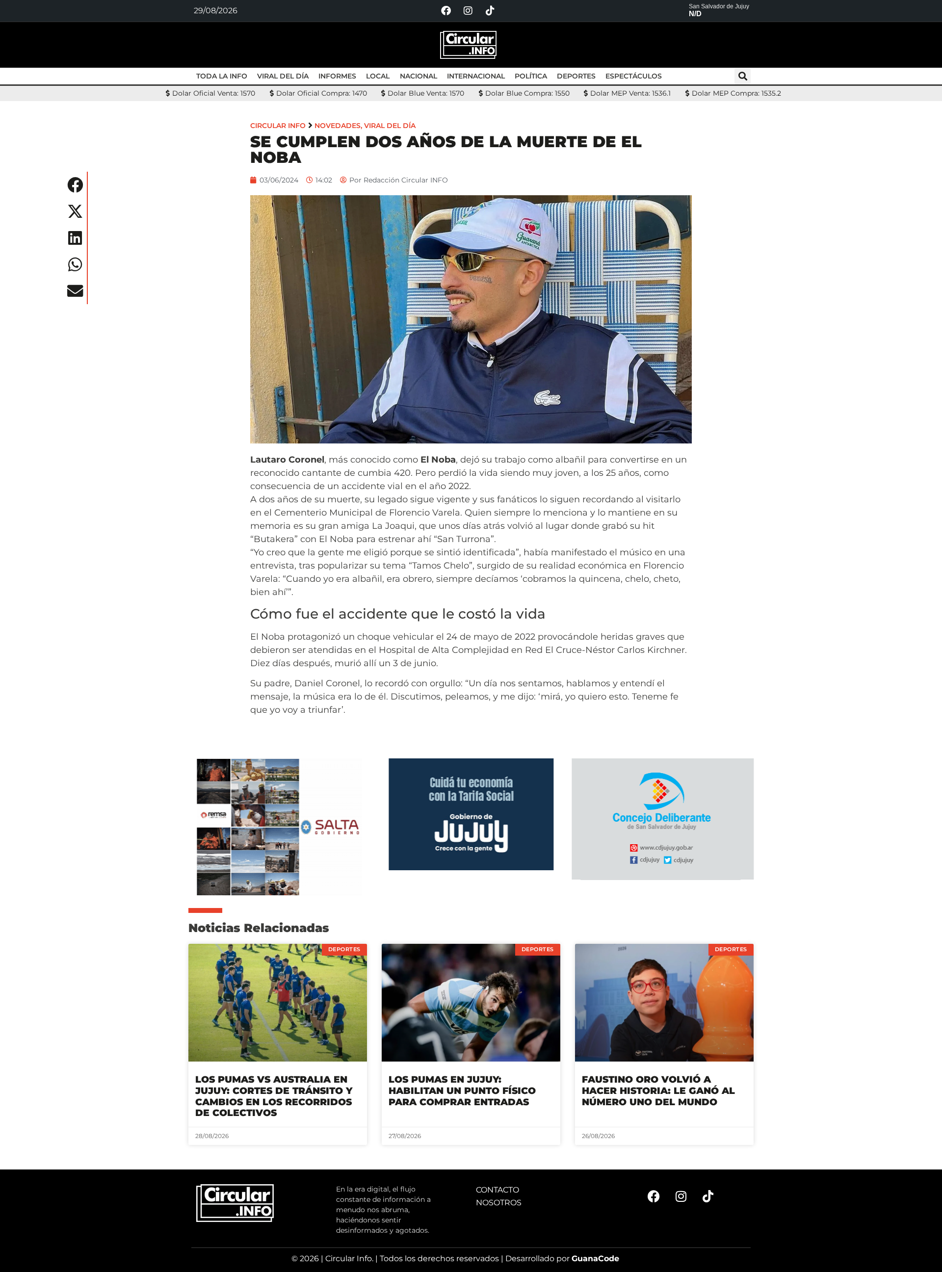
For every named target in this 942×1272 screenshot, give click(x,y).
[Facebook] (446, 11)
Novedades (337, 125)
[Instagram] (468, 11)
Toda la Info (221, 76)
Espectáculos (633, 76)
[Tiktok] (490, 11)
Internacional (476, 76)
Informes (337, 76)
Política (531, 76)
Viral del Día (283, 76)
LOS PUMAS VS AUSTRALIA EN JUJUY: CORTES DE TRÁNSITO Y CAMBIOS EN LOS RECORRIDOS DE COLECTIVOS (273, 1096)
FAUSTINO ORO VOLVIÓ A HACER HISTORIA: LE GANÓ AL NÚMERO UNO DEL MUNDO (658, 1091)
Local (378, 76)
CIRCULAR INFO (278, 125)
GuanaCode (595, 1258)
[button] (742, 76)
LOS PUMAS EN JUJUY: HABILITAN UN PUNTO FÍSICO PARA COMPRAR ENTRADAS (462, 1091)
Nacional (418, 76)
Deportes (576, 76)
